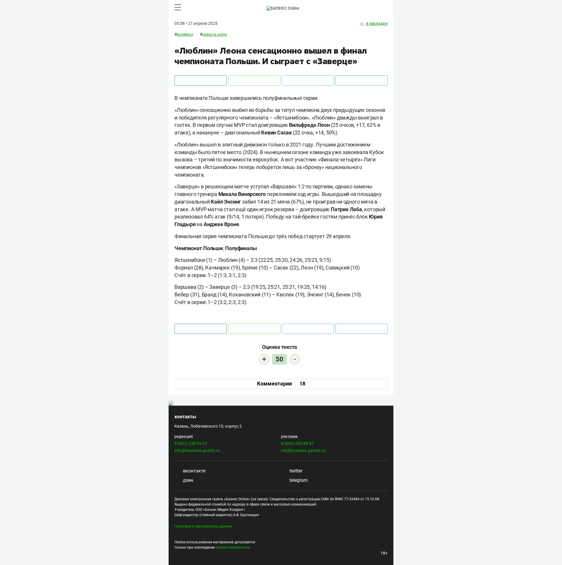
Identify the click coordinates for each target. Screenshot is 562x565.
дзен (187, 480)
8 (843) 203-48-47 (297, 443)
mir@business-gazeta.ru (303, 450)
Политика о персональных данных (203, 526)
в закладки (376, 23)
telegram (298, 480)
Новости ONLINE (215, 35)
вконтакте (193, 471)
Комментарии (281, 383)
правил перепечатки (233, 547)
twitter (295, 471)
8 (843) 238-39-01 (190, 443)
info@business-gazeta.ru (197, 450)
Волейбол (185, 35)
